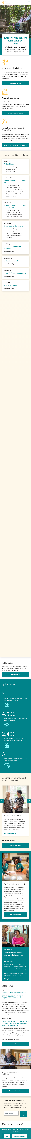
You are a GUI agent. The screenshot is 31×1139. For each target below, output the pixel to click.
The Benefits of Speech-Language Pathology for (13, 955)
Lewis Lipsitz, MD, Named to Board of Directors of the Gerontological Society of (15, 1023)
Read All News (15, 1044)
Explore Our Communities (15, 113)
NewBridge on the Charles (13, 226)
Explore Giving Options (15, 1091)
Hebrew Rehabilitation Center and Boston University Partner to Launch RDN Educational (14, 996)
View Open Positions (15, 914)
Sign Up (23, 1114)
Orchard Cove (9, 164)
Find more (10, 833)
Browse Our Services (15, 83)
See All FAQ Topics (15, 845)
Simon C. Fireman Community (15, 273)
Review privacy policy (19, 1136)
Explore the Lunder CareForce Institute (15, 145)
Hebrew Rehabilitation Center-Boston (15, 181)
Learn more (14, 674)
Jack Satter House (10, 285)
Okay (7, 1136)
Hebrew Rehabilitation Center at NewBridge (15, 206)
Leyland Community (11, 261)
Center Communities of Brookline (12, 247)
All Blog (8, 979)
